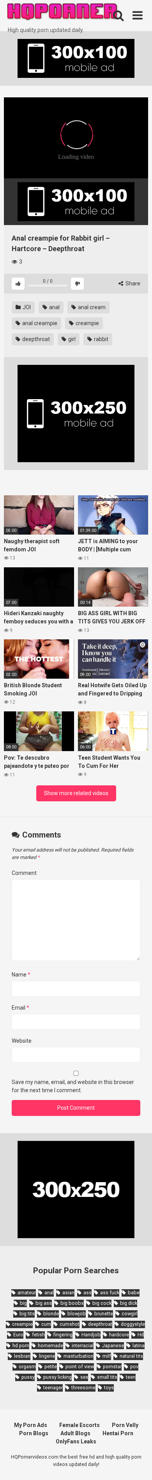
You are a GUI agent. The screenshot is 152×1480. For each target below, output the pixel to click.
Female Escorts (79, 1425)
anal (54, 307)
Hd (141, 1334)
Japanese (113, 1345)
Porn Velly (125, 1425)
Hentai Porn (118, 1433)
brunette (103, 1313)
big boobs (72, 1303)
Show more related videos (76, 793)
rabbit (100, 339)
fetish (38, 1334)
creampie (86, 323)
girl (71, 339)
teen (131, 1377)
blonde (51, 1313)
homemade (50, 1345)
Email (20, 1008)
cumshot (70, 1324)
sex (84, 1377)
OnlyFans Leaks (76, 1441)
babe (134, 1292)
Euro (18, 1334)
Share (132, 283)
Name (21, 974)
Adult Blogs (75, 1433)
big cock (101, 1303)
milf (107, 1356)
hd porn (20, 1345)
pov (134, 1366)
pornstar (112, 1366)
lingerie (47, 1356)
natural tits (131, 1356)
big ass (43, 1303)
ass (87, 1292)
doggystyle (133, 1324)
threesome (83, 1387)
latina (139, 1345)
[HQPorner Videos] (62, 13)
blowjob (76, 1313)
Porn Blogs (33, 1433)
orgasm (27, 1366)
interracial (83, 1345)
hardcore (119, 1334)
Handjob (91, 1334)
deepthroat (35, 339)
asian (68, 1292)
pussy (28, 1377)
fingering (62, 1334)
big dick (128, 1303)
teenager (53, 1387)
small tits (107, 1377)
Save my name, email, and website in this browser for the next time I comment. (73, 1086)
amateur (27, 1292)
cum (46, 1324)
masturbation (79, 1356)
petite (50, 1366)
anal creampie (39, 323)
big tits (27, 1313)
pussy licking (57, 1377)
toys (109, 1387)
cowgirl (130, 1313)
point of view (79, 1366)
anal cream (91, 307)
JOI (26, 307)
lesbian (22, 1356)
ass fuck (109, 1292)
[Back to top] (137, 1464)
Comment (24, 873)
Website (22, 1041)
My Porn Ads (30, 1425)
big (23, 1303)
